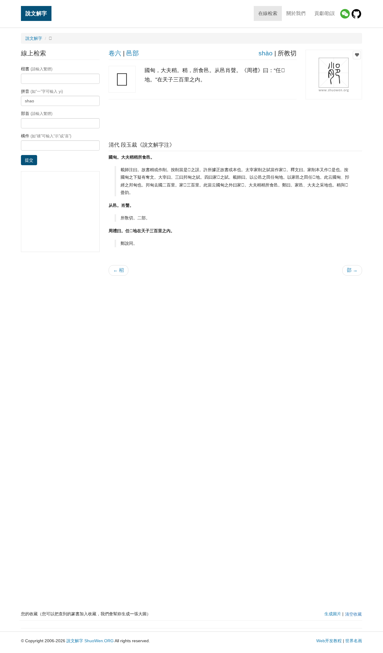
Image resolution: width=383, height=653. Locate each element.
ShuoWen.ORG (99, 640)
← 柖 (118, 270)
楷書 (36, 68)
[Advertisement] (235, 118)
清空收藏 (353, 614)
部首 (36, 113)
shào (266, 53)
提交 (29, 160)
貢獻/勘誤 (324, 13)
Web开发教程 (329, 640)
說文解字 (36, 13)
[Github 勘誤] (356, 14)
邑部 (132, 53)
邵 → (352, 270)
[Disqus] (235, 356)
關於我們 (296, 13)
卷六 (115, 53)
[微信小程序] (345, 14)
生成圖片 (332, 613)
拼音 (42, 91)
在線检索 (267, 13)
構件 (46, 135)
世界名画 (353, 640)
